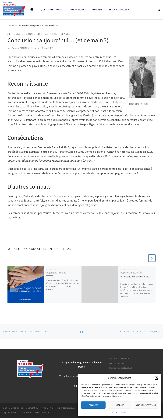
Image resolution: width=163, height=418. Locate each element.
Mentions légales (116, 363)
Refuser (120, 404)
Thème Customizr (41, 412)
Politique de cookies (118, 412)
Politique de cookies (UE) (120, 368)
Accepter (93, 404)
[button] (156, 377)
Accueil (10, 25)
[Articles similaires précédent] (144, 258)
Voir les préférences (146, 404)
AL (17, 25)
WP (15, 412)
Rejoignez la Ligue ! (56, 272)
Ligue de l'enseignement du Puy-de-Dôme (32, 408)
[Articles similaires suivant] (152, 258)
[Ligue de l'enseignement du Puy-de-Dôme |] (13, 9)
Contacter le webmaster (120, 358)
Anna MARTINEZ (21, 48)
